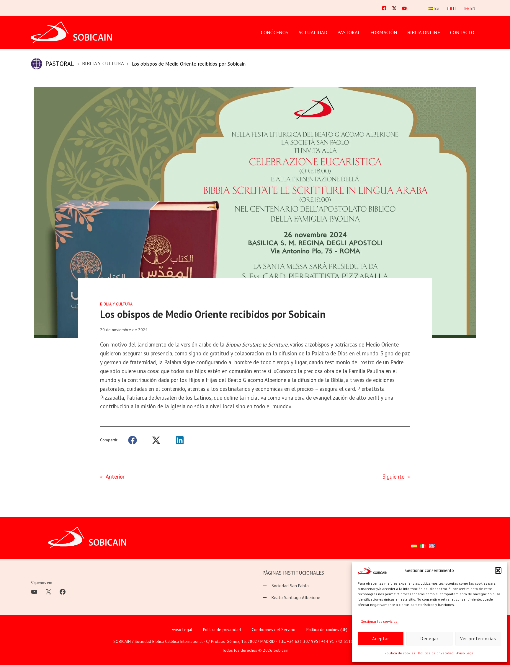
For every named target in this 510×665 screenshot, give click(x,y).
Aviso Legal (465, 653)
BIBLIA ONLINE (423, 32)
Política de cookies (400, 653)
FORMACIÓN (383, 32)
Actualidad (312, 32)
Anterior (115, 476)
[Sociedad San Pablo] (285, 585)
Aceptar (380, 638)
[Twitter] (394, 8)
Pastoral (59, 63)
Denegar (430, 638)
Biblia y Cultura (103, 63)
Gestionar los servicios (379, 621)
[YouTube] (404, 8)
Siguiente (393, 476)
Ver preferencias (478, 638)
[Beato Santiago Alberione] (291, 597)
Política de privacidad (435, 653)
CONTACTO (462, 32)
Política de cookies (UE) (326, 629)
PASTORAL (348, 32)
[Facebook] (384, 8)
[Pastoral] (36, 64)
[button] (498, 570)
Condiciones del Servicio (273, 629)
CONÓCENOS (274, 32)
